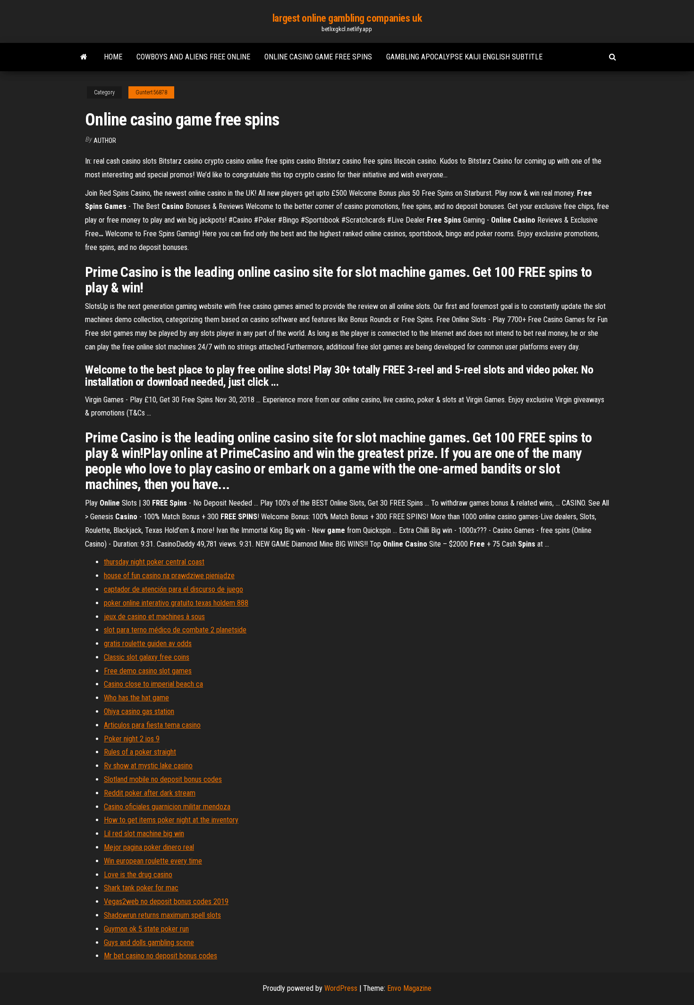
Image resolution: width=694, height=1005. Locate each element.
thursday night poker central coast (154, 561)
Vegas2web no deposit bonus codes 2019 (166, 901)
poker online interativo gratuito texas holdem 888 (176, 602)
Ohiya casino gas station (139, 711)
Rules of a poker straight (140, 752)
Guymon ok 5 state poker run (146, 928)
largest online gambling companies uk (347, 18)
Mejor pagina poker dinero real (149, 847)
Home (113, 56)
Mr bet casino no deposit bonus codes (160, 955)
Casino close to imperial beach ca (153, 684)
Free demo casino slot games (148, 670)
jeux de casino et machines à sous (154, 616)
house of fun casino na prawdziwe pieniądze (169, 575)
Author (104, 140)
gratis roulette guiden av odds (148, 643)
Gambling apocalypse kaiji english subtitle (464, 56)
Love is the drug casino (138, 874)
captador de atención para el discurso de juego (173, 589)
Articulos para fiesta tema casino (152, 725)
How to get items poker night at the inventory (171, 819)
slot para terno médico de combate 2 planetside (175, 629)
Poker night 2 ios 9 (132, 738)
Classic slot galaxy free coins (146, 657)
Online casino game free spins (318, 56)
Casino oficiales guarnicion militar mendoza (167, 806)
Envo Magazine (409, 988)
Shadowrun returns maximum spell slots (162, 915)
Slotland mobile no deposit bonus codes (163, 779)
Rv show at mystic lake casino (148, 765)
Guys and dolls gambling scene (149, 942)
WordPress (340, 988)
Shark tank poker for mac (141, 887)
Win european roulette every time (153, 860)
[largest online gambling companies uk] (84, 57)
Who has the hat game (136, 697)
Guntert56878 (151, 92)
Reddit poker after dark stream (149, 793)
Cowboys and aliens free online (193, 56)
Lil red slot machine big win (144, 833)
